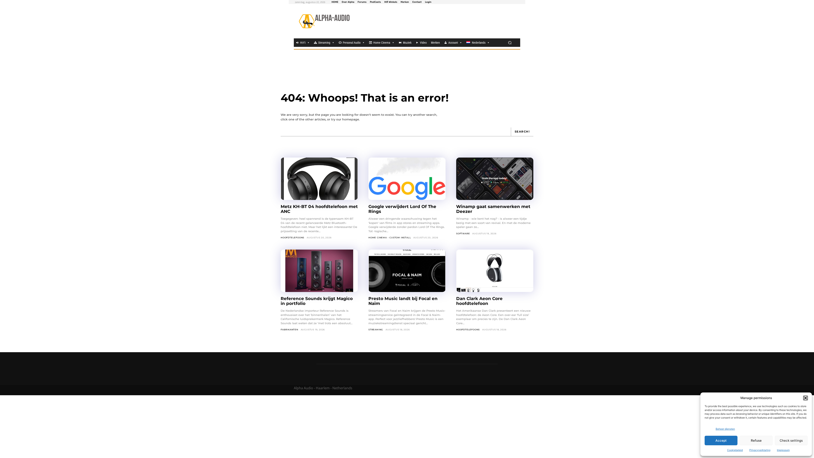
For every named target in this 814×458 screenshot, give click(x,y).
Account (453, 42)
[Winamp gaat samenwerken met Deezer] (494, 179)
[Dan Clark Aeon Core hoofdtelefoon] (494, 271)
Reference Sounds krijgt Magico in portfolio (317, 301)
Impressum (783, 450)
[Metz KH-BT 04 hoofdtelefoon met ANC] (319, 179)
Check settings (791, 440)
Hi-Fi (302, 42)
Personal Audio (352, 42)
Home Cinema (381, 42)
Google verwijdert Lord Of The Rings (402, 209)
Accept (721, 440)
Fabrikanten (289, 329)
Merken (435, 42)
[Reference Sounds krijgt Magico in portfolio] (319, 271)
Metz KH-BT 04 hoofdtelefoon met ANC (319, 209)
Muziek (407, 42)
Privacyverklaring (759, 450)
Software (463, 233)
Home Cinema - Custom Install (389, 237)
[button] (805, 398)
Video (423, 42)
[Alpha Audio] (324, 21)
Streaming (324, 42)
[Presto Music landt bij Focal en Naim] (407, 271)
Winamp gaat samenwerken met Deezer (493, 209)
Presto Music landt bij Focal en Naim (403, 301)
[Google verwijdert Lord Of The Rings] (407, 179)
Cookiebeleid (735, 450)
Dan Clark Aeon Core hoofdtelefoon (479, 301)
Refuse (756, 440)
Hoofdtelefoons (292, 237)
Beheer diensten (725, 428)
